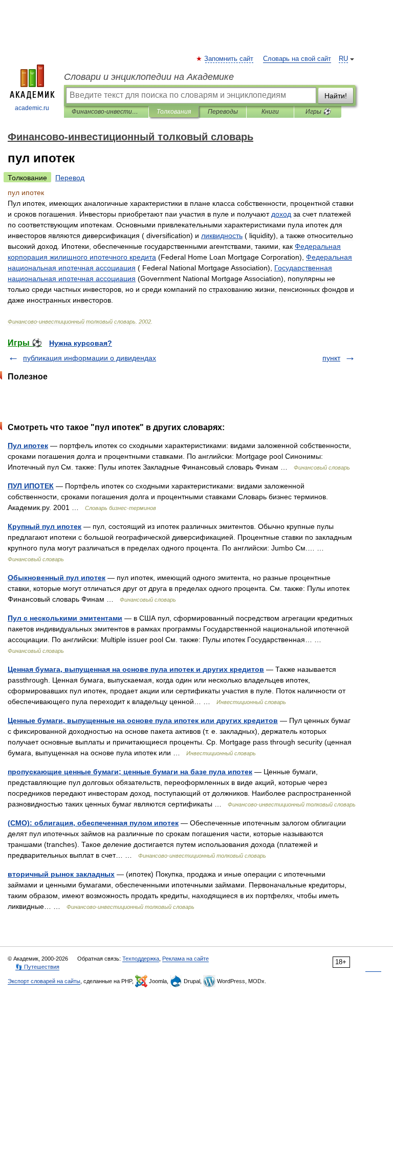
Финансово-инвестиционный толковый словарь (106, 111)
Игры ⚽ (318, 111)
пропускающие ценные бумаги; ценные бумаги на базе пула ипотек (130, 772)
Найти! (335, 96)
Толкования (174, 111)
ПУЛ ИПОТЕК (31, 486)
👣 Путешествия (37, 967)
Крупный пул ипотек (44, 526)
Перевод (69, 178)
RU (343, 58)
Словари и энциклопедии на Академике (149, 77)
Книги (270, 111)
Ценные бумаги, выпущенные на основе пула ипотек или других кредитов (143, 720)
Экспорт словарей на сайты (44, 981)
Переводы (223, 111)
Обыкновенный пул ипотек (56, 578)
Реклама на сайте (185, 958)
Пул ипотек (28, 445)
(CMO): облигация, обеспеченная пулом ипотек (93, 823)
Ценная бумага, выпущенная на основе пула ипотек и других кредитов (136, 669)
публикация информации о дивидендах (89, 358)
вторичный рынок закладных (61, 874)
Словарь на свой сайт (297, 58)
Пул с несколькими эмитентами (65, 618)
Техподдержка (140, 958)
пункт (331, 358)
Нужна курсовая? (80, 343)
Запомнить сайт (229, 58)
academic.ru (32, 108)
